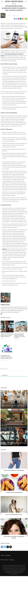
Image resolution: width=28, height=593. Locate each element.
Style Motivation (14, 1)
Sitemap (12, 559)
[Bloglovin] (10, 547)
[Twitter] (5, 547)
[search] (26, 1)
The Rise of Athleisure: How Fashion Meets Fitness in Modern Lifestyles (7, 335)
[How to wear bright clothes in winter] (14, 505)
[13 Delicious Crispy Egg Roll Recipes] (14, 483)
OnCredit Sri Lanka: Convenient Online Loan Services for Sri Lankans (6, 357)
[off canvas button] (2, 1)
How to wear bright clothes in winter (14, 514)
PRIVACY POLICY (5, 559)
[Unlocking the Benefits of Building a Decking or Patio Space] (14, 418)
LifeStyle (14, 3)
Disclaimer (8, 555)
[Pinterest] (1, 313)
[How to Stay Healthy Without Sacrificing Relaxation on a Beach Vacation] (20, 326)
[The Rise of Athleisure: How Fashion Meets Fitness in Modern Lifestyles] (7, 326)
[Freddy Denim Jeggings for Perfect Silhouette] (14, 461)
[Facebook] (2, 547)
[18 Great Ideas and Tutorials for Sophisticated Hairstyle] (14, 527)
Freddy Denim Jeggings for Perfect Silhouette (14, 470)
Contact (2, 555)
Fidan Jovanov (8, 15)
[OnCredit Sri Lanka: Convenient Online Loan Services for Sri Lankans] (7, 348)
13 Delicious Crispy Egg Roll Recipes (14, 492)
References (4, 249)
